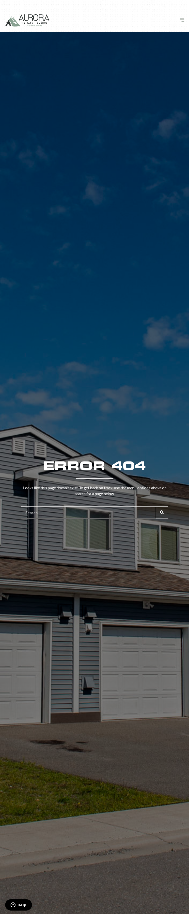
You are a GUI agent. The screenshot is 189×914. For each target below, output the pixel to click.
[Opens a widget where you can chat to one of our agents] (18, 905)
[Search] (162, 513)
